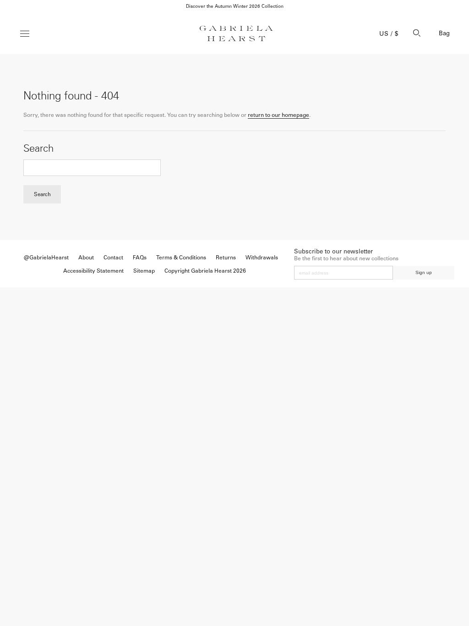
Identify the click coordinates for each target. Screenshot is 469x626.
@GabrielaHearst (46, 257)
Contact (113, 257)
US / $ (388, 33)
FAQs (140, 257)
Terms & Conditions (181, 257)
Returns (226, 257)
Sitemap (144, 271)
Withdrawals (261, 257)
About (86, 257)
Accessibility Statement (93, 271)
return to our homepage (278, 115)
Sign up (423, 272)
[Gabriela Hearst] (236, 33)
